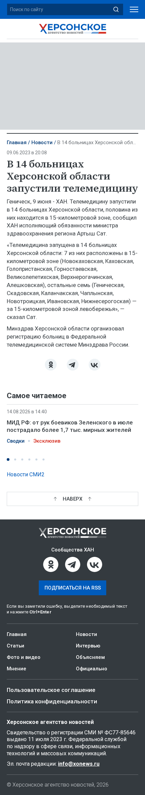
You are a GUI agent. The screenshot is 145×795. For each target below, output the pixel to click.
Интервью (88, 646)
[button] (8, 459)
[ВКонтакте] (94, 365)
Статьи (15, 646)
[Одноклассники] (51, 365)
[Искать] (116, 9)
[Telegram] (73, 365)
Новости (42, 142)
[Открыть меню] (134, 9)
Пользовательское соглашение (51, 690)
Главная (17, 142)
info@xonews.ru (78, 764)
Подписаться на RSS (73, 588)
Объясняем (90, 657)
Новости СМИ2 (26, 474)
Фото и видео (23, 657)
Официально (91, 669)
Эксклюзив (46, 441)
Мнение (16, 669)
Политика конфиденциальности (52, 701)
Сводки (16, 441)
